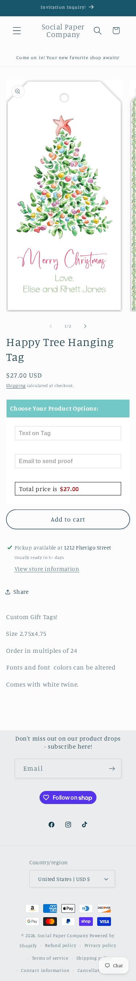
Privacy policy (100, 945)
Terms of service (50, 958)
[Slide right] (85, 326)
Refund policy (60, 945)
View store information (47, 568)
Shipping (15, 385)
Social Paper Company (63, 935)
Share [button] (21, 591)
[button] (17, 30)
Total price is (49, 488)
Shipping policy (94, 958)
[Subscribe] (112, 768)
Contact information (45, 970)
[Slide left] (51, 326)
